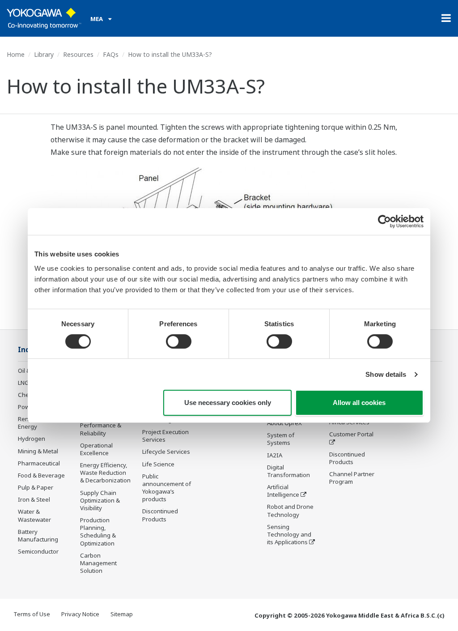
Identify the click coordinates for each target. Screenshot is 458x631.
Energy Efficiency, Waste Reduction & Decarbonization (105, 472)
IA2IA (274, 455)
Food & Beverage (41, 475)
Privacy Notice (80, 614)
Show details (385, 374)
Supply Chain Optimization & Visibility (100, 500)
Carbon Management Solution (98, 563)
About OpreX (284, 423)
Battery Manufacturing (38, 535)
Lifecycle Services (166, 452)
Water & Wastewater (34, 515)
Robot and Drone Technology (290, 510)
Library (44, 54)
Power (26, 407)
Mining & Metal (38, 451)
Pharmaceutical (39, 463)
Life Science (158, 464)
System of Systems (280, 439)
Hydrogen (31, 439)
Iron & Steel (34, 499)
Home (16, 54)
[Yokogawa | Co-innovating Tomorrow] (44, 18)
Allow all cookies (359, 402)
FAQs (111, 54)
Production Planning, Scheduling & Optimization (98, 531)
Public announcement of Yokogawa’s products (166, 487)
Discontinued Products (160, 515)
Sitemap (121, 614)
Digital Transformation (288, 471)
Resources (78, 54)
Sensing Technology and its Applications (289, 534)
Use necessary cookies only (227, 402)
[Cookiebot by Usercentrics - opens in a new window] (384, 221)
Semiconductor (38, 551)
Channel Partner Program (351, 478)
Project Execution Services (165, 435)
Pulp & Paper (35, 487)
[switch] (178, 341)
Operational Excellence (96, 449)
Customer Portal (351, 434)
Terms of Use (31, 614)
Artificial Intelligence (283, 491)
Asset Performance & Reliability (100, 425)
